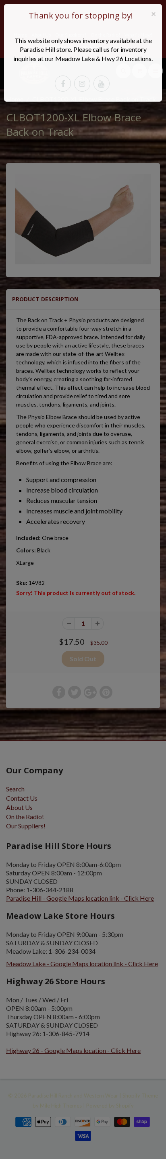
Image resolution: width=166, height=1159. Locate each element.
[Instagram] (82, 84)
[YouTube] (101, 84)
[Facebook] (63, 84)
